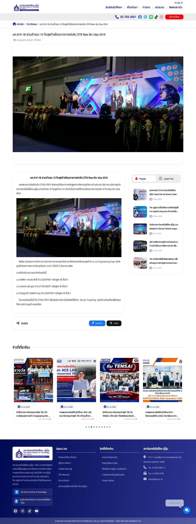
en (179, 2)
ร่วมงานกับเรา (63, 480)
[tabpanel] (156, 229)
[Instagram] (22, 511)
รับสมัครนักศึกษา (114, 7)
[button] (86, 427)
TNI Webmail (63, 475)
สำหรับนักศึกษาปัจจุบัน (67, 457)
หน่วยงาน (159, 7)
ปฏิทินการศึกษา (64, 463)
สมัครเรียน (174, 17)
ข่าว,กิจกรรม (31, 24)
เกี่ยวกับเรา (132, 7)
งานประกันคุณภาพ (109, 457)
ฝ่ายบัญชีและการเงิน (110, 463)
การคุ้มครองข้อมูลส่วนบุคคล (113, 475)
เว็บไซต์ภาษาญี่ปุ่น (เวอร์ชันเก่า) (114, 469)
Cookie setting (108, 480)
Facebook (98, 323)
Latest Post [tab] (168, 179)
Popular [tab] (142, 179)
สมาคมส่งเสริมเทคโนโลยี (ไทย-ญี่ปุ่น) (72, 486)
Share (116, 323)
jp (182, 2)
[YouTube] (37, 511)
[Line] (15, 511)
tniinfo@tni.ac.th (155, 479)
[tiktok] (29, 511)
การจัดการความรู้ (65, 469)
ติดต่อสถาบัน (175, 7)
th (176, 2)
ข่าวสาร (146, 7)
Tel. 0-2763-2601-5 (156, 467)
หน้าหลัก (20, 24)
